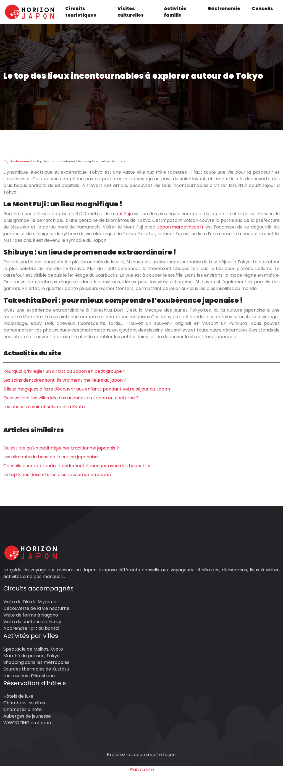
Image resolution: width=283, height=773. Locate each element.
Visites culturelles (130, 11)
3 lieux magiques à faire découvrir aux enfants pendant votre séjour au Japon (86, 389)
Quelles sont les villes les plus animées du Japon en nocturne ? (70, 398)
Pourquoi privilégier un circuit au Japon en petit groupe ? (64, 371)
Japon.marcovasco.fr (180, 227)
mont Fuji (121, 213)
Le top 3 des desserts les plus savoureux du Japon (57, 474)
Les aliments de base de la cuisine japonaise (50, 457)
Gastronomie (224, 8)
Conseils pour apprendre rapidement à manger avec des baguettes (77, 466)
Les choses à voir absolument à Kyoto (44, 407)
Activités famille (175, 11)
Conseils (262, 8)
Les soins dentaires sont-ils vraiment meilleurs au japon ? (64, 380)
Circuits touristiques (80, 11)
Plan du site (141, 769)
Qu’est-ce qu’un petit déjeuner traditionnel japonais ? (61, 448)
